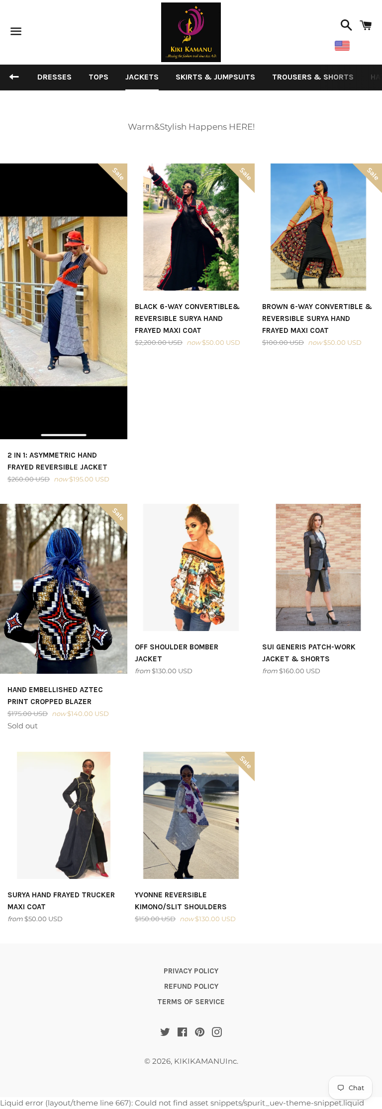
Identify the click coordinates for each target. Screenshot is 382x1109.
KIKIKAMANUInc (205, 1061)
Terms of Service (191, 1001)
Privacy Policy (191, 970)
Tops (98, 76)
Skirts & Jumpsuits (215, 76)
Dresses (54, 76)
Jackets (142, 76)
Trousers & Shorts (313, 76)
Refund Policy (191, 986)
